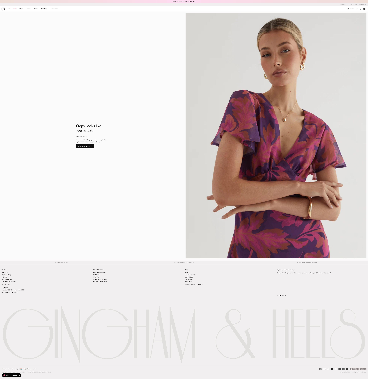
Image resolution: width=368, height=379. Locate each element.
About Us (5, 272)
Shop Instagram (7, 279)
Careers (4, 277)
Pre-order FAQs (190, 275)
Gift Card (354, 4)
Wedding (44, 9)
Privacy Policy (355, 372)
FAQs (186, 272)
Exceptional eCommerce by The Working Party (13, 372)
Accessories (54, 9)
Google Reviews (27, 369)
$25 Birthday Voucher (9, 281)
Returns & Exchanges (100, 281)
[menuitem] (9, 9)
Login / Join (189, 279)
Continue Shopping (84, 146)
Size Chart (96, 277)
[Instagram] (283, 295)
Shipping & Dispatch (100, 279)
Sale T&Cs (188, 281)
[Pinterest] (280, 295)
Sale (15, 9)
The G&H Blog (6, 275)
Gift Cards (96, 275)
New (9, 9)
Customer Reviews (99, 272)
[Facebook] (277, 295)
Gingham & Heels (36, 372)
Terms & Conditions (345, 372)
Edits (36, 9)
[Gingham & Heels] (184, 334)
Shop (21, 9)
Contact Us (343, 4)
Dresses (28, 9)
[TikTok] (286, 295)
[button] (11, 375)
